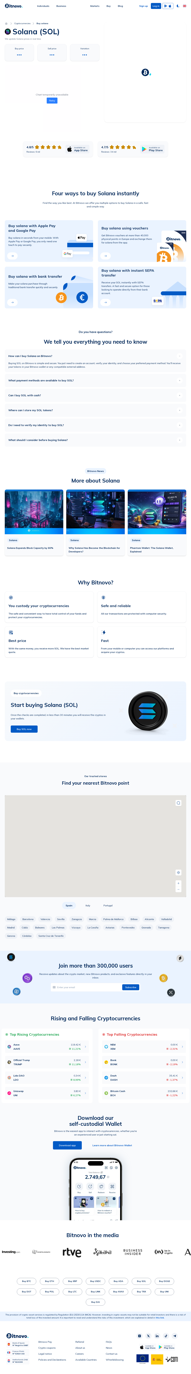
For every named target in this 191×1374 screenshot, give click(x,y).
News (109, 1347)
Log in (156, 5)
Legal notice (45, 1353)
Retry (52, 100)
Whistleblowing (115, 1359)
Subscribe (130, 987)
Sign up (143, 5)
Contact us (111, 1353)
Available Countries (86, 1359)
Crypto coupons (47, 1347)
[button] (184, 6)
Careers (79, 1353)
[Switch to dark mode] (178, 6)
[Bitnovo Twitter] (148, 1336)
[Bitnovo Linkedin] (157, 1336)
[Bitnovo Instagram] (139, 1336)
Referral (79, 1341)
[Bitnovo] (14, 6)
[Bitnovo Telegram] (175, 1336)
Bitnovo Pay (45, 1341)
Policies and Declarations (52, 1359)
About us (80, 1347)
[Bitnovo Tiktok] (166, 1336)
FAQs (109, 1341)
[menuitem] (43, 6)
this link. (160, 1317)
